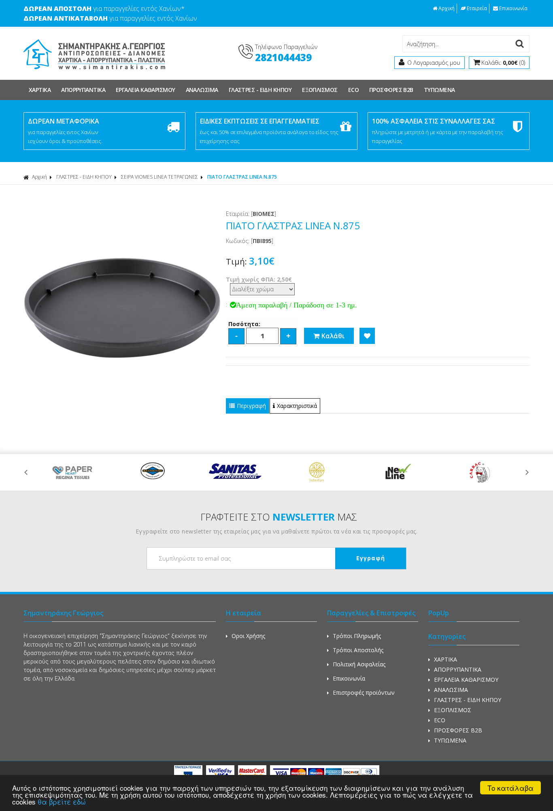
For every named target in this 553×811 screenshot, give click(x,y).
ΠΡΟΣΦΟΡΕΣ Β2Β (391, 90)
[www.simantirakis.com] (94, 73)
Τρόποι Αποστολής (358, 650)
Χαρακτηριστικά (297, 406)
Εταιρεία (477, 8)
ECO (353, 90)
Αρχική (446, 8)
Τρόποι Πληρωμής (357, 636)
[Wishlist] (367, 336)
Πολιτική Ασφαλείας (359, 664)
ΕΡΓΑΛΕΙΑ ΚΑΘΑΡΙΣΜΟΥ (145, 90)
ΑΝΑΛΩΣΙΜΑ (202, 90)
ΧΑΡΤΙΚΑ (40, 90)
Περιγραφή (251, 406)
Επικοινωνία (513, 8)
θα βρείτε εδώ (62, 801)
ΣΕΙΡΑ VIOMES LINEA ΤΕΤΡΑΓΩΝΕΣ (159, 176)
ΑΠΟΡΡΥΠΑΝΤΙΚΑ (83, 90)
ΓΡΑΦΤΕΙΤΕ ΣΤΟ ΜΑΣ (278, 516)
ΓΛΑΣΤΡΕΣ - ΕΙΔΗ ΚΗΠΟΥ (260, 90)
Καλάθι (333, 335)
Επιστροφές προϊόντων (364, 692)
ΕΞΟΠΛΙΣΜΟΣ (320, 90)
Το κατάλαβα (510, 788)
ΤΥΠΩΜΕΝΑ (439, 90)
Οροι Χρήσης (248, 636)
